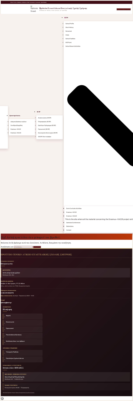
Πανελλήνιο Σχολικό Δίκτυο (15, 358)
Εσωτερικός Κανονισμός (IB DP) (48, 133)
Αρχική (8, 315)
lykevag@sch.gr (6, 302)
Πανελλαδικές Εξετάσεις (14, 335)
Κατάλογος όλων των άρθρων (15, 341)
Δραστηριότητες (14, 115)
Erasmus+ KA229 (16, 133)
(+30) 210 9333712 (7, 293)
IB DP (38, 112)
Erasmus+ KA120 (16, 129)
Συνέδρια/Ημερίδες (17, 125)
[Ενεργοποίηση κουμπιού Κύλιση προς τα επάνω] (2, 398)
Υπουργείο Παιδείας (12, 352)
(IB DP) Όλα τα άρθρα (44, 136)
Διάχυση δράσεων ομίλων (18, 121)
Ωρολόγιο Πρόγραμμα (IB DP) (47, 125)
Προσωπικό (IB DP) (44, 129)
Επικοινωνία (10, 322)
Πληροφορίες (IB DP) (44, 121)
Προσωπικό (10, 328)
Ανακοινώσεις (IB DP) (44, 118)
